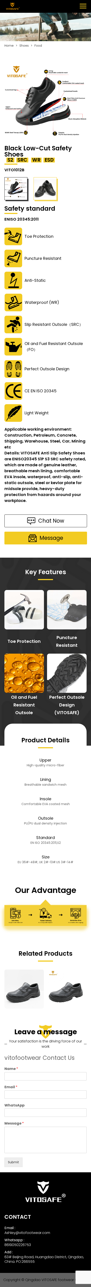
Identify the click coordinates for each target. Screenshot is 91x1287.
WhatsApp (14, 1105)
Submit (13, 1162)
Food (38, 45)
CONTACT (17, 1217)
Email (10, 1087)
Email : (9, 1227)
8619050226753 (17, 1244)
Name (11, 1069)
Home (9, 45)
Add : (8, 1252)
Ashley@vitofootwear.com (27, 1232)
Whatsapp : (14, 1240)
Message (14, 1123)
